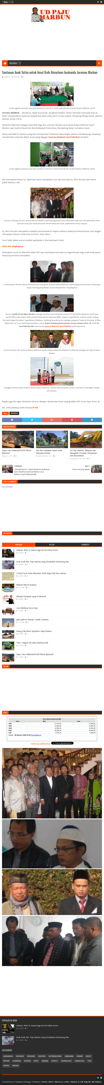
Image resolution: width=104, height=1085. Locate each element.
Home (44, 1082)
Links (66, 1082)
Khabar (80, 1056)
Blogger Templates (32, 1082)
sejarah (45, 1061)
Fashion (41, 1056)
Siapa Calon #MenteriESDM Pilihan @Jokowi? (16, 451)
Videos (6, 1066)
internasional (55, 1056)
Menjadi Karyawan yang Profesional (31, 596)
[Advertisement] (52, 39)
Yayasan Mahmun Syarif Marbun (64, 137)
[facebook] (101, 2)
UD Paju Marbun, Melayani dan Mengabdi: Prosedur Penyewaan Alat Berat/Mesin (83, 453)
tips (89, 1061)
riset (36, 1061)
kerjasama (69, 1056)
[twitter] (98, 2)
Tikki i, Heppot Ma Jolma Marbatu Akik (32, 643)
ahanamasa (8, 1056)
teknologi (79, 1061)
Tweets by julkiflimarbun (40, 744)
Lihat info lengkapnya (12, 246)
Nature (6, 1061)
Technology (66, 1061)
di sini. (35, 407)
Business (14, 413)
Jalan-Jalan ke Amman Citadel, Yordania (32, 620)
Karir (51, 1082)
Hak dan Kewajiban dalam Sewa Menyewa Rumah (49, 451)
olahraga (17, 1061)
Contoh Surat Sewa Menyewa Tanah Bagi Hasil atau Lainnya (41, 573)
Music (88, 1056)
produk (27, 1061)
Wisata (15, 1066)
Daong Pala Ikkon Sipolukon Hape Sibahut (34, 631)
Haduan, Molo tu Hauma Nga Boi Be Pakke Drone (37, 550)
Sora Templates (17, 1082)
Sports (54, 1061)
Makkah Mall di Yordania (26, 585)
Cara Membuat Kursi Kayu (27, 608)
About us (59, 1082)
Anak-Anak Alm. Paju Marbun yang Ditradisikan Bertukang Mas (42, 562)
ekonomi (31, 1056)
